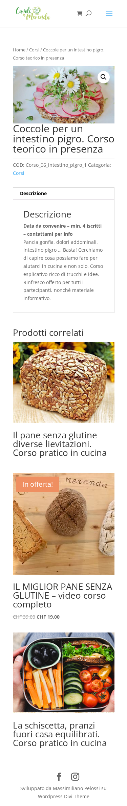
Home (19, 50)
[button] (104, 77)
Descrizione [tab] (33, 193)
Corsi (34, 50)
